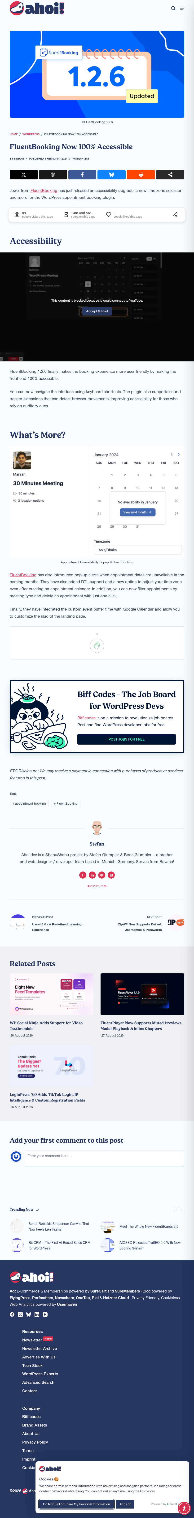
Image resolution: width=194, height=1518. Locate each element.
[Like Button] (97, 646)
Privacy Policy (35, 1442)
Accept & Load (97, 311)
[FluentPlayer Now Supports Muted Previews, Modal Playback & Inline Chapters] (142, 994)
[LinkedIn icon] (92, 875)
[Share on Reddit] (141, 174)
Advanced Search (38, 1382)
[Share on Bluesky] (111, 174)
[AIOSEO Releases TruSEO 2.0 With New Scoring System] (108, 1245)
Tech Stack (32, 1365)
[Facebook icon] (82, 875)
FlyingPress (20, 1297)
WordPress (80, 158)
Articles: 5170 (97, 886)
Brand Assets (34, 1425)
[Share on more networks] (170, 174)
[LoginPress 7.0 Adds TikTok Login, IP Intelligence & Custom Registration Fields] (51, 1066)
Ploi (95, 1297)
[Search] (173, 8)
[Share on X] (24, 174)
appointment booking (29, 803)
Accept (125, 1504)
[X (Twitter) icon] (111, 875)
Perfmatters (42, 1297)
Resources (32, 1331)
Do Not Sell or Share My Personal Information (76, 1504)
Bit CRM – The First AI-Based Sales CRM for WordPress (59, 1245)
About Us (31, 1433)
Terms (28, 1450)
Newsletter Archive (39, 1348)
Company (31, 1408)
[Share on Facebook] (82, 174)
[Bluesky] (28, 1314)
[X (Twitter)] (20, 1314)
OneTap (83, 1297)
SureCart (98, 1290)
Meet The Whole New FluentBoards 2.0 (148, 1226)
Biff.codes (86, 717)
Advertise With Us (39, 1357)
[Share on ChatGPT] (53, 174)
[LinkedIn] (37, 1314)
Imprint (28, 1459)
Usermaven (67, 1304)
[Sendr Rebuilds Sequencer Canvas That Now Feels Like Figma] (17, 1226)
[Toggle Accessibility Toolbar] (184, 1508)
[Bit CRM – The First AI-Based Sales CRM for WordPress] (17, 1245)
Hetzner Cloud (116, 1297)
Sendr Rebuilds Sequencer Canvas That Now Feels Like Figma (59, 1226)
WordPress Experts (40, 1373)
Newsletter (37, 1340)
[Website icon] (101, 875)
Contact (29, 1390)
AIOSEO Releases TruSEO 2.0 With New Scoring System (150, 1245)
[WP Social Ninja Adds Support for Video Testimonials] (51, 994)
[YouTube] (45, 1314)
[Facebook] (12, 1314)
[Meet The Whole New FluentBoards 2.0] (108, 1226)
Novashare (64, 1297)
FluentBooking (44, 190)
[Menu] (182, 8)
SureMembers (127, 1290)
